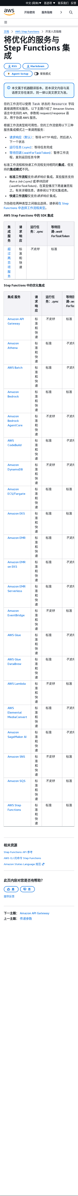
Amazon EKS (16, 513)
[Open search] (70, 12)
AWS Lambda (17, 683)
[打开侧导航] (5, 22)
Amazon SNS (16, 756)
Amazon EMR (17, 538)
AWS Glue (14, 635)
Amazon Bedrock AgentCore (15, 420)
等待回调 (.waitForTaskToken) (30, 153)
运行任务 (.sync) (20, 147)
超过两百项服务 (9, 262)
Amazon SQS (16, 781)
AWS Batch (15, 367)
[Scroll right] (60, 12)
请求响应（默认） (20, 137)
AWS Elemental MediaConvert (17, 712)
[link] (53, 31)
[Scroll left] (21, 12)
